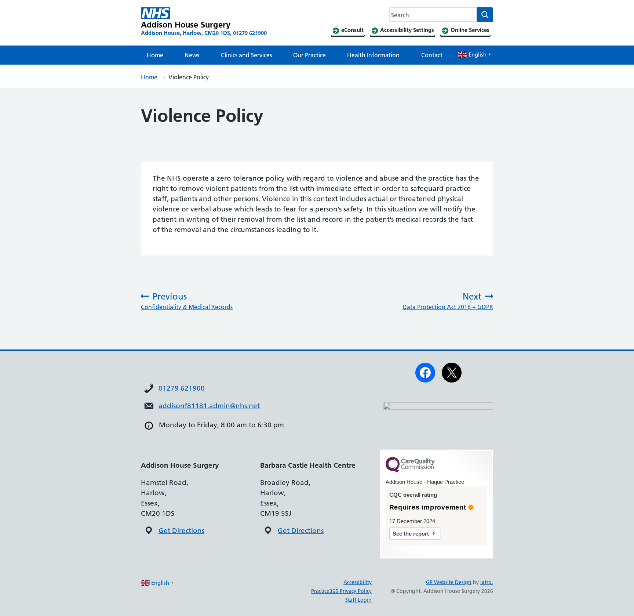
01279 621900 (181, 388)
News (192, 55)
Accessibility (357, 582)
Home (155, 55)
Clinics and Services (246, 55)
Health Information (373, 55)
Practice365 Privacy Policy (341, 591)
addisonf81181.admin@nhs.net (209, 406)
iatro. (486, 582)
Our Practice (309, 55)
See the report (411, 533)
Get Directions (181, 530)
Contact (431, 55)
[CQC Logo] (410, 471)
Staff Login (358, 600)
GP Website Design (448, 582)
